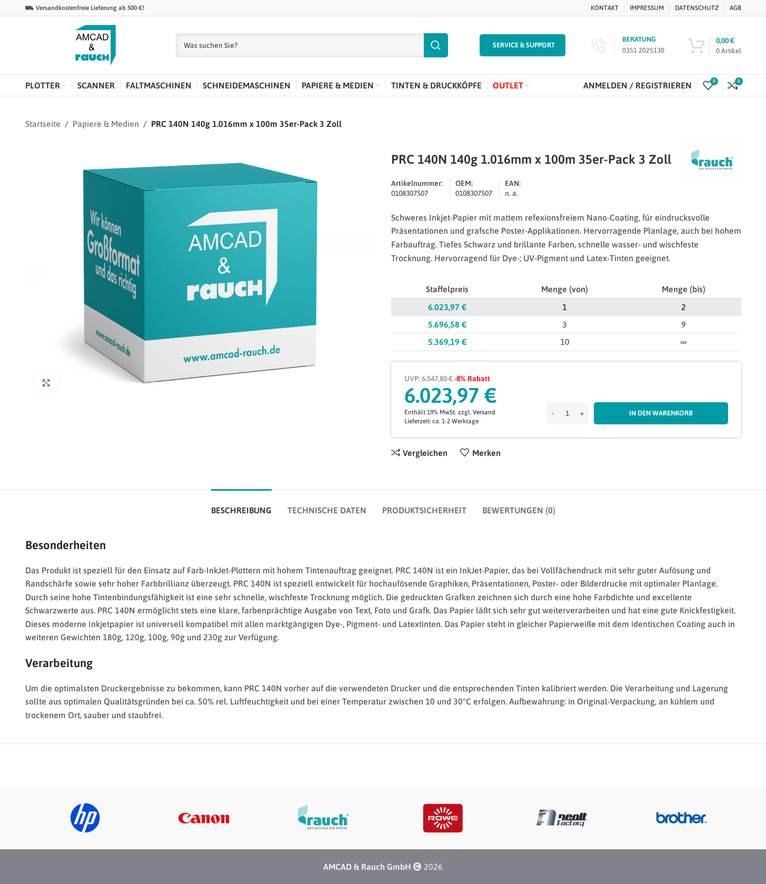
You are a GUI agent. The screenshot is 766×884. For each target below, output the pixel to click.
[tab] (241, 505)
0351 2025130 (643, 50)
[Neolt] (562, 817)
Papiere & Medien (106, 123)
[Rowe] (442, 817)
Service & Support (524, 45)
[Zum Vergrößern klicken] (46, 383)
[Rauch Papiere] (323, 817)
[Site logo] (95, 44)
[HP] (85, 817)
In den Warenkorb (661, 413)
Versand (484, 412)
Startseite (43, 123)
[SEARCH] (436, 45)
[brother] (681, 817)
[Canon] (204, 817)
